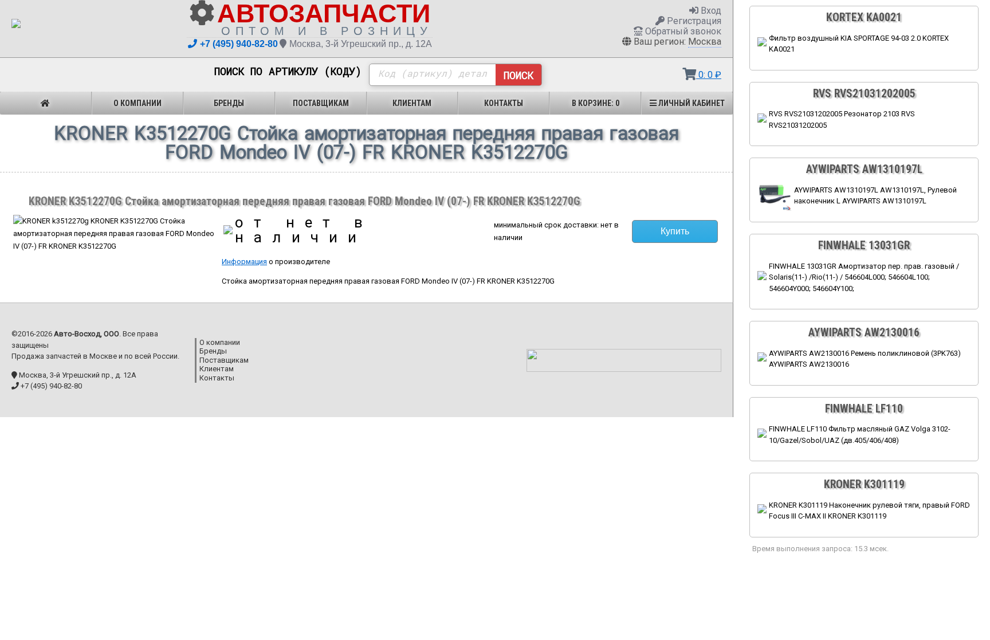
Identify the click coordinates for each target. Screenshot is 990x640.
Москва (704, 41)
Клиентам (411, 103)
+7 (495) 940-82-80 (239, 44)
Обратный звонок (682, 31)
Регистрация (693, 20)
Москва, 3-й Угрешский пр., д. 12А (360, 44)
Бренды (229, 103)
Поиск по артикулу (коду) (288, 71)
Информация (244, 261)
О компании (137, 103)
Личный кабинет (691, 103)
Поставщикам (321, 103)
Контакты (503, 103)
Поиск (518, 75)
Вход (709, 10)
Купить (675, 231)
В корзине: (595, 103)
